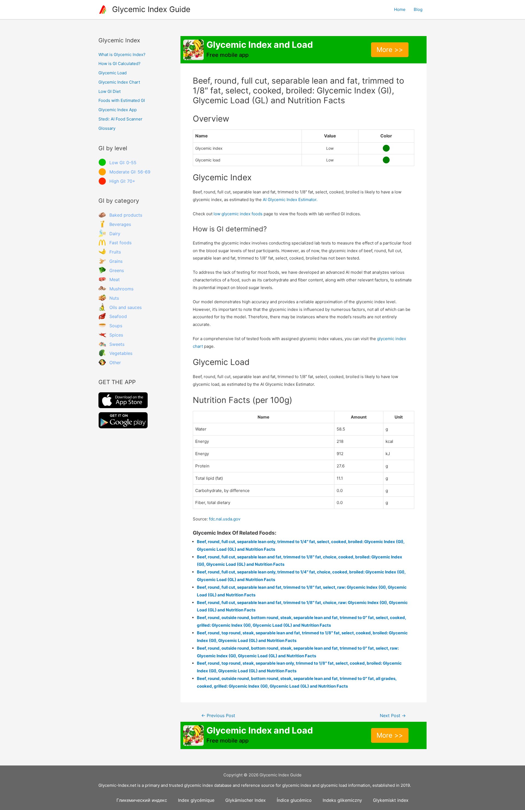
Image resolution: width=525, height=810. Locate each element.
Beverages (120, 224)
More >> (390, 50)
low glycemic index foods (238, 213)
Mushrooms (121, 288)
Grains (115, 261)
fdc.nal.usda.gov (224, 519)
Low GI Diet (109, 91)
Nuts (114, 298)
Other (115, 362)
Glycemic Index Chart (119, 82)
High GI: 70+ (122, 181)
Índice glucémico (294, 800)
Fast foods (120, 242)
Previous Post (218, 715)
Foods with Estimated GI (121, 100)
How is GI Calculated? (119, 63)
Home (400, 9)
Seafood (118, 316)
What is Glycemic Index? (121, 54)
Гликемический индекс (141, 800)
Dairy (114, 233)
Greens (116, 270)
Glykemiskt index (391, 800)
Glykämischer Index (245, 800)
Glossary (106, 128)
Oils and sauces (125, 307)
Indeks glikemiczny (342, 800)
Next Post (393, 715)
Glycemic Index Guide (151, 9)
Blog (418, 9)
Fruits (115, 252)
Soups (115, 325)
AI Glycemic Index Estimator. (290, 199)
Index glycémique (196, 800)
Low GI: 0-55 (122, 162)
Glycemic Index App (117, 109)
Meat (114, 279)
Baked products (125, 215)
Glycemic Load (112, 72)
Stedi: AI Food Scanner (120, 119)
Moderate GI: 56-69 (129, 172)
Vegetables (120, 353)
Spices (116, 335)
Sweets (116, 344)
